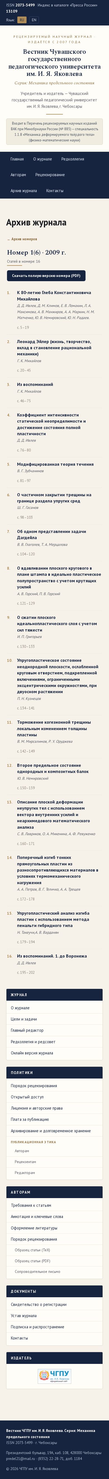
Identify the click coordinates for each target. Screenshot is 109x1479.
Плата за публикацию (30, 1119)
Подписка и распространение (37, 1326)
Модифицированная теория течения (55, 464)
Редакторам (25, 1172)
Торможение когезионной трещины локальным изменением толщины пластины (54, 728)
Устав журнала (24, 1315)
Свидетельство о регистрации (39, 1304)
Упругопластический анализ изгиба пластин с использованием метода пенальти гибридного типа (53, 919)
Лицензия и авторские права (37, 1108)
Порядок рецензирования (34, 1085)
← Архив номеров (22, 239)
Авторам (18, 174)
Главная (17, 159)
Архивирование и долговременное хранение (51, 1130)
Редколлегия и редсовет (33, 1041)
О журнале (42, 159)
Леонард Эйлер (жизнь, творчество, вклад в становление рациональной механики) (54, 348)
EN (34, 19)
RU (22, 19)
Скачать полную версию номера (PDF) (46, 275)
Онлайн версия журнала (32, 1053)
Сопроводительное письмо (37, 1271)
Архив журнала (24, 190)
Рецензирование (50, 174)
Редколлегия (72, 159)
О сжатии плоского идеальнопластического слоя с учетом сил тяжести (57, 623)
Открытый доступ (27, 1097)
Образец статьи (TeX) (32, 1249)
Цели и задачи (24, 1019)
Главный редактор (27, 1030)
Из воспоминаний (35, 384)
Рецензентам (25, 1161)
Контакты (54, 190)
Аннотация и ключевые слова (37, 1216)
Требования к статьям (31, 1205)
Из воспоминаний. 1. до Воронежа (52, 956)
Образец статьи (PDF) (32, 1260)
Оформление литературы (34, 1228)
